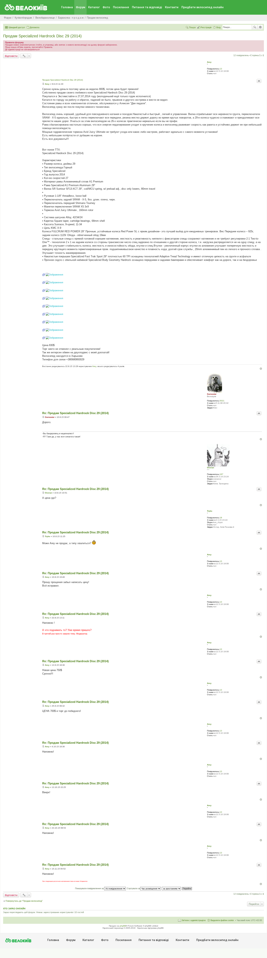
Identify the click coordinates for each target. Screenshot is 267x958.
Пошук (255, 27)
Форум (80, 7)
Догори (261, 369)
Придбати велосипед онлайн (202, 7)
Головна (67, 7)
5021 (222, 401)
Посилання (121, 7)
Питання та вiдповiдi (147, 7)
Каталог (94, 7)
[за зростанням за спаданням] (171, 888)
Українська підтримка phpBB (150, 928)
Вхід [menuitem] (218, 27)
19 (221, 518)
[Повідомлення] (43, 84)
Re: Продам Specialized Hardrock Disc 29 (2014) (75, 413)
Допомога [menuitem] (34, 27)
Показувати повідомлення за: (89, 888)
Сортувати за (133, 888)
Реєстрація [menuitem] (206, 27)
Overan (210, 467)
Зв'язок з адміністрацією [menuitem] (194, 920)
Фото (106, 7)
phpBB (123, 926)
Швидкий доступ (17, 27)
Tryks (209, 511)
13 (221, 69)
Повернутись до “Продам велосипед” (24, 901)
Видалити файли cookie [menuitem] (222, 920)
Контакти (171, 7)
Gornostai (211, 394)
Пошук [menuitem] (192, 27)
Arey (209, 62)
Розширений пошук (260, 27)
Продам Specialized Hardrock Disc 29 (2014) (42, 36)
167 (221, 474)
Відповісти (11, 56)
